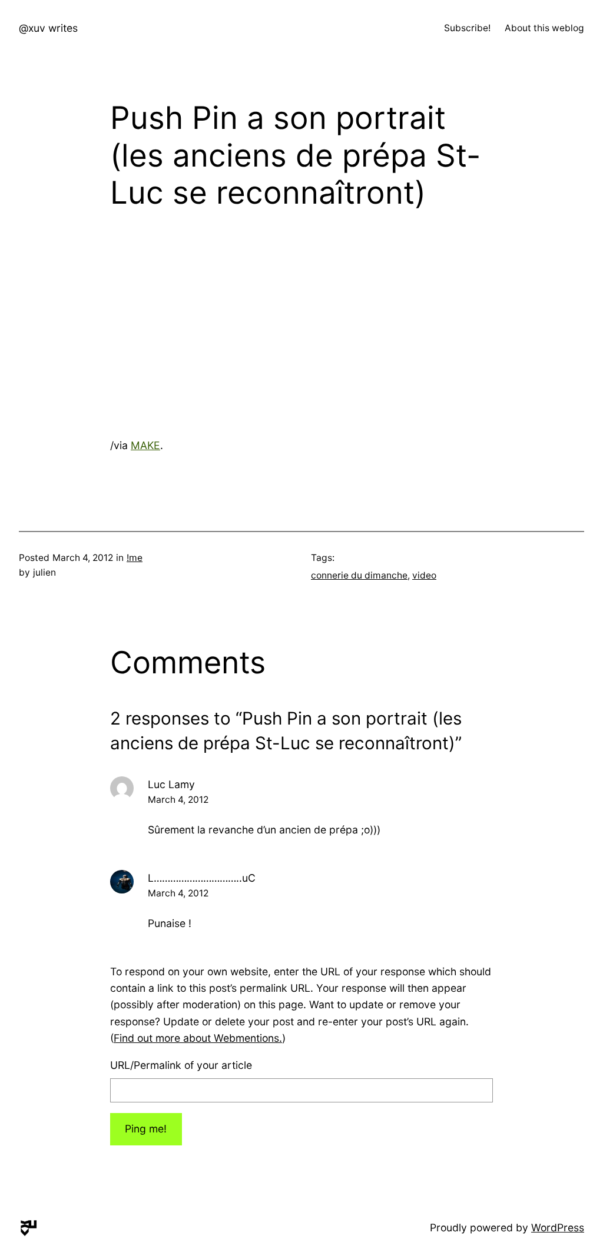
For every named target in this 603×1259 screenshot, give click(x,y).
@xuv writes (48, 28)
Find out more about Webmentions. (198, 1038)
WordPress (557, 1227)
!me (135, 557)
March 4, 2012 (178, 799)
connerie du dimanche (359, 575)
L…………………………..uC (202, 878)
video (424, 575)
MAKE (145, 445)
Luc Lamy (171, 784)
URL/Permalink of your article (181, 1065)
